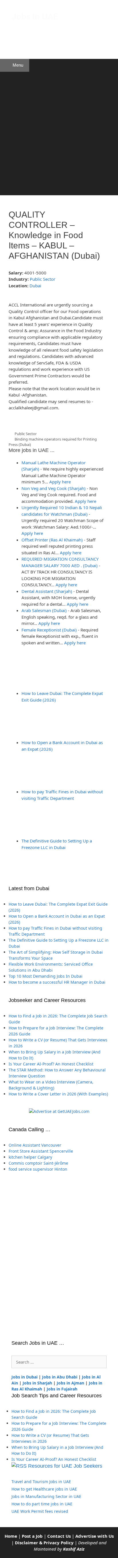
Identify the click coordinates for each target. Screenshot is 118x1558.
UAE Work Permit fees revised (39, 1511)
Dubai (35, 285)
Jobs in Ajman (70, 1383)
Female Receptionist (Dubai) (49, 630)
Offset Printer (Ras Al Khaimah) (52, 540)
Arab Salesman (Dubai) (44, 610)
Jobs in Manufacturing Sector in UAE (46, 1496)
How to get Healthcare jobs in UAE (44, 1489)
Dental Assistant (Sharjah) (46, 591)
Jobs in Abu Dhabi (59, 1377)
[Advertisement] (59, 133)
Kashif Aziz (73, 1549)
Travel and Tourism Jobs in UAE (41, 1481)
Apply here (60, 482)
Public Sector (42, 279)
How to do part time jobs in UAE (41, 1504)
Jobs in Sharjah (37, 1383)
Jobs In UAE (34, 16)
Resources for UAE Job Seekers (65, 1466)
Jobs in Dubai (24, 1377)
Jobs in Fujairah (62, 1389)
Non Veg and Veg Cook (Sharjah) (53, 488)
